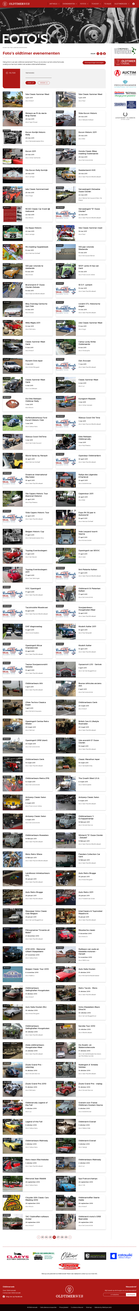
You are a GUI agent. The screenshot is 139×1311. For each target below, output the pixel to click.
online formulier (58, 62)
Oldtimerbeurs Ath (34, 683)
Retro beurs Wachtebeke (37, 1160)
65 (50, 1237)
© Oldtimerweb (32, 1307)
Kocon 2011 (30, 151)
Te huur (107, 4)
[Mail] (98, 53)
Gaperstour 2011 (86, 493)
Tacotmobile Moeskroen (36, 607)
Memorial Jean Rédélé (35, 1178)
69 (66, 1237)
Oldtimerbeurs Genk (88, 702)
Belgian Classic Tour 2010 (37, 969)
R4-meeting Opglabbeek (36, 247)
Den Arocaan (85, 361)
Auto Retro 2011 (86, 892)
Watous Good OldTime (35, 437)
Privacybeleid (63, 1307)
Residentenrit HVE (87, 170)
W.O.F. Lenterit (85, 285)
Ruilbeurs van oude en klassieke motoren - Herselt (89, 951)
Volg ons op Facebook (14, 1296)
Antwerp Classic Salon (89, 797)
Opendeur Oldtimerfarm (90, 456)
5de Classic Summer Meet (37, 94)
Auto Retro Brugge (87, 873)
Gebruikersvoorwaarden (48, 1307)
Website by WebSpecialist (103, 1307)
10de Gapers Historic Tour (37, 512)
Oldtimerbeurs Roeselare (36, 835)
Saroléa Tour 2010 (87, 1026)
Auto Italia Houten (87, 969)
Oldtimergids (120, 4)
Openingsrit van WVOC (89, 550)
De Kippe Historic (33, 228)
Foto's (83, 4)
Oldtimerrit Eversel (87, 1122)
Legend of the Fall (33, 1122)
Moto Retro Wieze (33, 854)
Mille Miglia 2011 (32, 323)
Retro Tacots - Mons (88, 988)
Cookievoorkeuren (77, 1307)
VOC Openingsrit (33, 588)
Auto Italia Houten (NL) (35, 1007)
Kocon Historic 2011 (88, 132)
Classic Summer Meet (88, 380)
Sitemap (89, 1307)
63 (43, 1237)
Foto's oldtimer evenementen (18, 47)
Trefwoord (30, 73)
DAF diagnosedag (33, 626)
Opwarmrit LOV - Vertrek (90, 664)
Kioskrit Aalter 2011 (87, 626)
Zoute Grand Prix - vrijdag (90, 1084)
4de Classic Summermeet (37, 189)
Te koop (95, 4)
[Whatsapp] (101, 53)
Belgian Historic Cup (34, 531)
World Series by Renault (36, 456)
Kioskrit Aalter (85, 645)
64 (46, 1237)
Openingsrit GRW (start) (36, 740)
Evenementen (69, 4)
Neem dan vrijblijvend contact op (77, 1273)
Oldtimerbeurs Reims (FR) (37, 778)
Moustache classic (87, 930)
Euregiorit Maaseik (87, 399)
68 (62, 1237)
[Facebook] (104, 53)
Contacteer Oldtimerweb (12, 1293)
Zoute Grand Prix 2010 (35, 1084)
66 (54, 1237)
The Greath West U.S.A (89, 778)
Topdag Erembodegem (36, 550)
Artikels (53, 4)
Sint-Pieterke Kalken (88, 569)
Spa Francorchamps (88, 1178)
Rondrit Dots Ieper (34, 361)
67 (58, 1237)
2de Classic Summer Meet (90, 323)
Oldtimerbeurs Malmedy (36, 1141)
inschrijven (131, 1294)
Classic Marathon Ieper (89, 759)
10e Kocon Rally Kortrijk (36, 170)
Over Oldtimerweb (9, 1290)
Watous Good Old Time (89, 418)
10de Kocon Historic (88, 113)
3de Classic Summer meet (90, 228)
